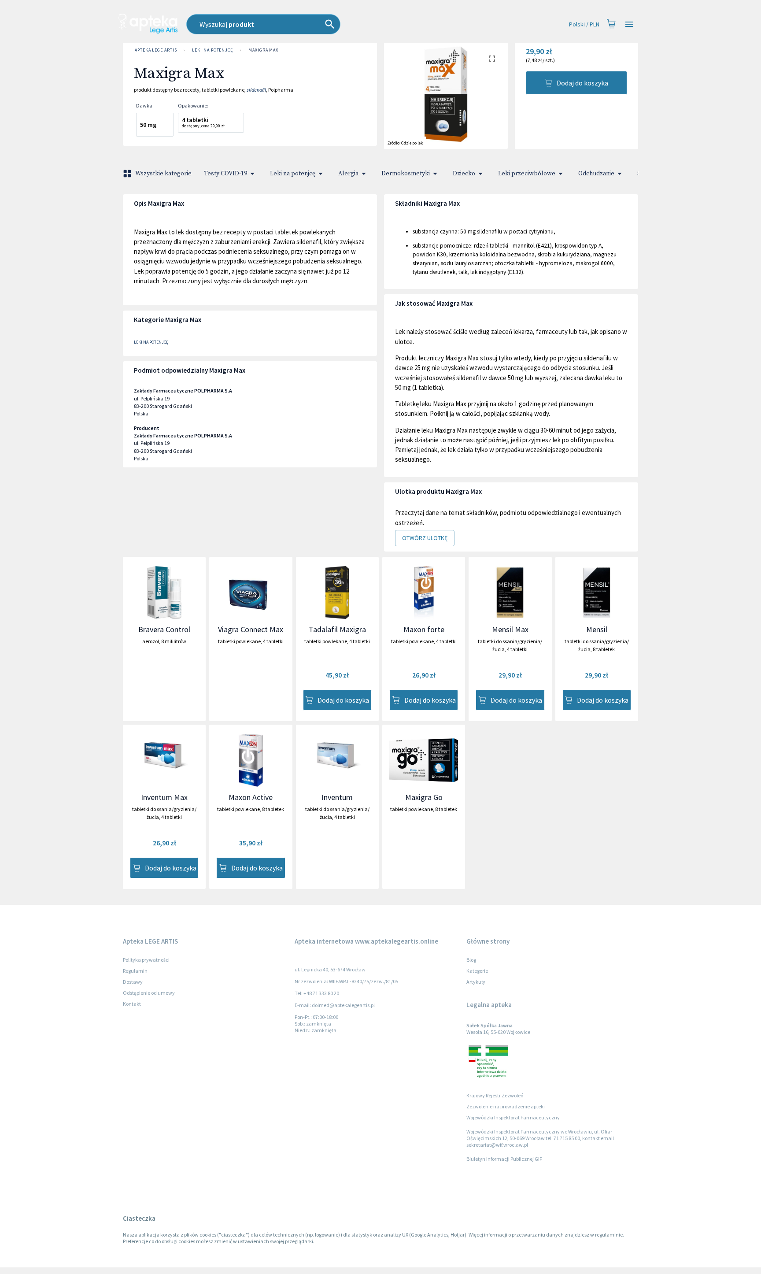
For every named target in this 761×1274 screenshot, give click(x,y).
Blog (471, 959)
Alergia (348, 174)
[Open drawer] (629, 24)
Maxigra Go (424, 797)
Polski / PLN (584, 24)
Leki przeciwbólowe (526, 174)
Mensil (596, 629)
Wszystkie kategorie (163, 174)
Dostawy (133, 981)
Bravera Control (164, 629)
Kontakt (132, 1003)
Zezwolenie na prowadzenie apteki (505, 1106)
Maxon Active (251, 797)
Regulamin (135, 970)
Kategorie (477, 970)
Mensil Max (510, 629)
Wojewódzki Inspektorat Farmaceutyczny (513, 1117)
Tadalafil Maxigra (337, 629)
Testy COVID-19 (225, 174)
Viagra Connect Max (250, 629)
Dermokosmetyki (405, 174)
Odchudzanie (596, 174)
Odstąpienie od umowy (149, 992)
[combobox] (312, 24)
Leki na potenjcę (212, 50)
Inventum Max (164, 797)
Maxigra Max (263, 50)
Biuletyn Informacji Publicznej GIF (504, 1158)
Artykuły (475, 981)
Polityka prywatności (146, 959)
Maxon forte (423, 629)
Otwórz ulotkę (424, 538)
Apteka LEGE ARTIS (156, 50)
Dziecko (464, 174)
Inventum (337, 797)
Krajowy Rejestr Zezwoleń (495, 1095)
